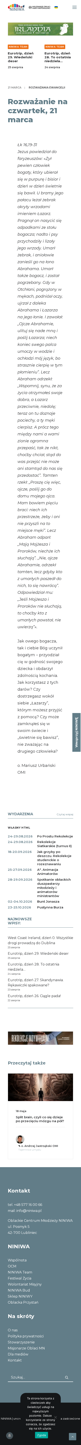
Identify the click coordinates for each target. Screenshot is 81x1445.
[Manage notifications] (9, 1435)
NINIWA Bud (19, 1290)
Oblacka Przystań (23, 1302)
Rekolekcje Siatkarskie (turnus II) (54, 844)
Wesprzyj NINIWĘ (76, 732)
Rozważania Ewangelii (47, 87)
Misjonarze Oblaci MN (26, 1348)
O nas (12, 1330)
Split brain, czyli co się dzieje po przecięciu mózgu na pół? (40, 1119)
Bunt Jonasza (48, 901)
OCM (12, 1266)
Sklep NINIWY (20, 1296)
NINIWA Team (18, 46)
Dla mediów (18, 1354)
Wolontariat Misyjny (25, 1284)
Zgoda (41, 1435)
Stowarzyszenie (21, 1342)
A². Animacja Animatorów (47, 872)
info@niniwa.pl (29, 1211)
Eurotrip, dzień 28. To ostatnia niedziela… (57, 57)
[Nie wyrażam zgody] (55, 1417)
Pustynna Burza (50, 907)
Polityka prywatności (26, 1336)
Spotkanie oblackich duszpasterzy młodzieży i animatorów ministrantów (54, 887)
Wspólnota (17, 1260)
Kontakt (15, 1360)
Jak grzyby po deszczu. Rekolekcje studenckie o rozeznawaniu (54, 858)
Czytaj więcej (65, 814)
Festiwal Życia (19, 1278)
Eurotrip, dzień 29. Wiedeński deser (20, 57)
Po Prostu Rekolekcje (55, 836)
